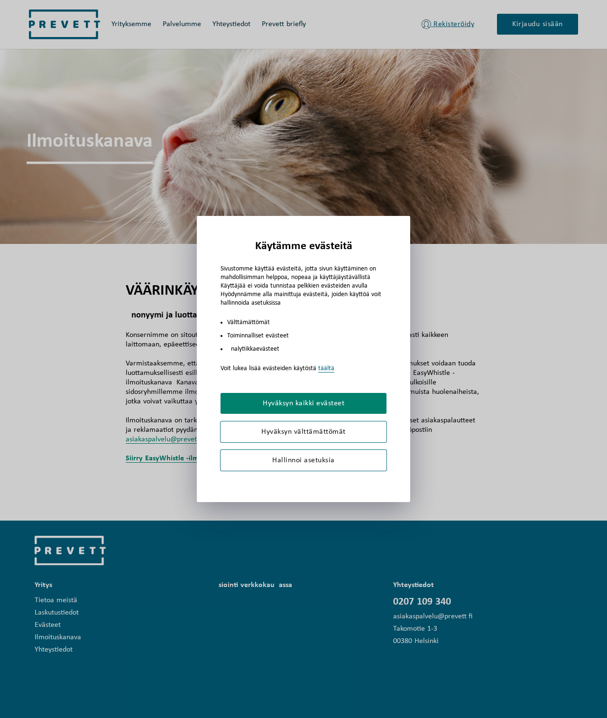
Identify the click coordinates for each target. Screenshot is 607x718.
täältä (326, 368)
